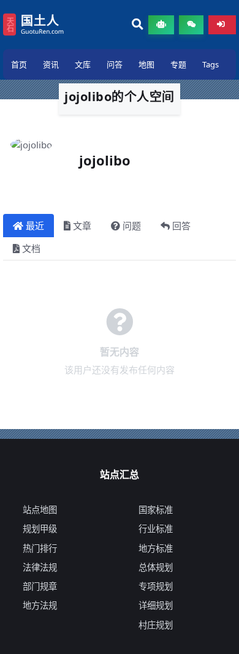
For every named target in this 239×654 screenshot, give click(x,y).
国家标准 (155, 509)
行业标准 (155, 528)
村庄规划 (155, 625)
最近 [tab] (35, 225)
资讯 (51, 64)
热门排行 (40, 548)
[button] (137, 24)
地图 (146, 64)
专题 (178, 64)
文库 (83, 64)
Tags (210, 64)
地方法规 (40, 605)
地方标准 (155, 548)
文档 (31, 248)
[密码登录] (222, 24)
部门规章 (40, 586)
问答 (115, 64)
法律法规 (40, 567)
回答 (181, 225)
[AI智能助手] (161, 24)
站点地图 (40, 509)
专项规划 (155, 586)
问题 (132, 225)
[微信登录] (191, 24)
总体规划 (155, 567)
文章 (82, 225)
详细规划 (155, 605)
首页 (19, 64)
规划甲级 (40, 528)
